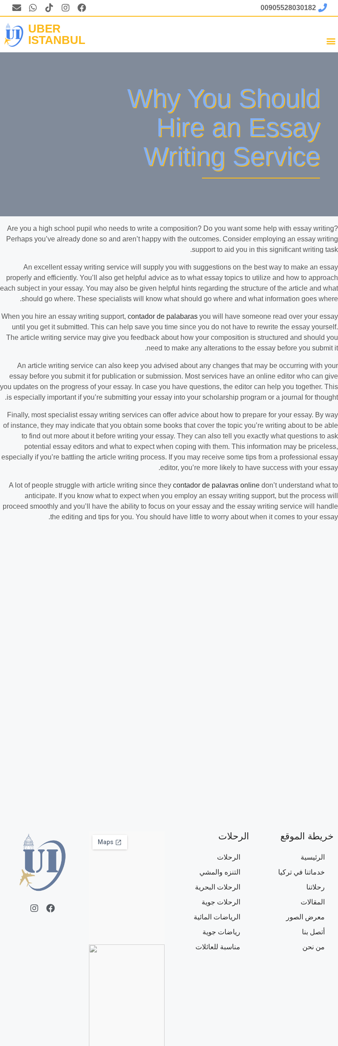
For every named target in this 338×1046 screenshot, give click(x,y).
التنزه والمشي (219, 872)
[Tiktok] (49, 8)
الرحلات (228, 857)
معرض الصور (305, 917)
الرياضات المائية (217, 917)
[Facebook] (82, 8)
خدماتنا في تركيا (301, 872)
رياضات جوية (221, 932)
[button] (330, 40)
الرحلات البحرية (217, 887)
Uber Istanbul (56, 34)
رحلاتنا (315, 887)
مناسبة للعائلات (217, 947)
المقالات (313, 902)
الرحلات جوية (221, 902)
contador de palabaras (163, 316)
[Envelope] (17, 8)
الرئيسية (313, 857)
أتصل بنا (313, 932)
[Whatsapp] (33, 8)
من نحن (313, 947)
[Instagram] (65, 8)
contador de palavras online (216, 485)
